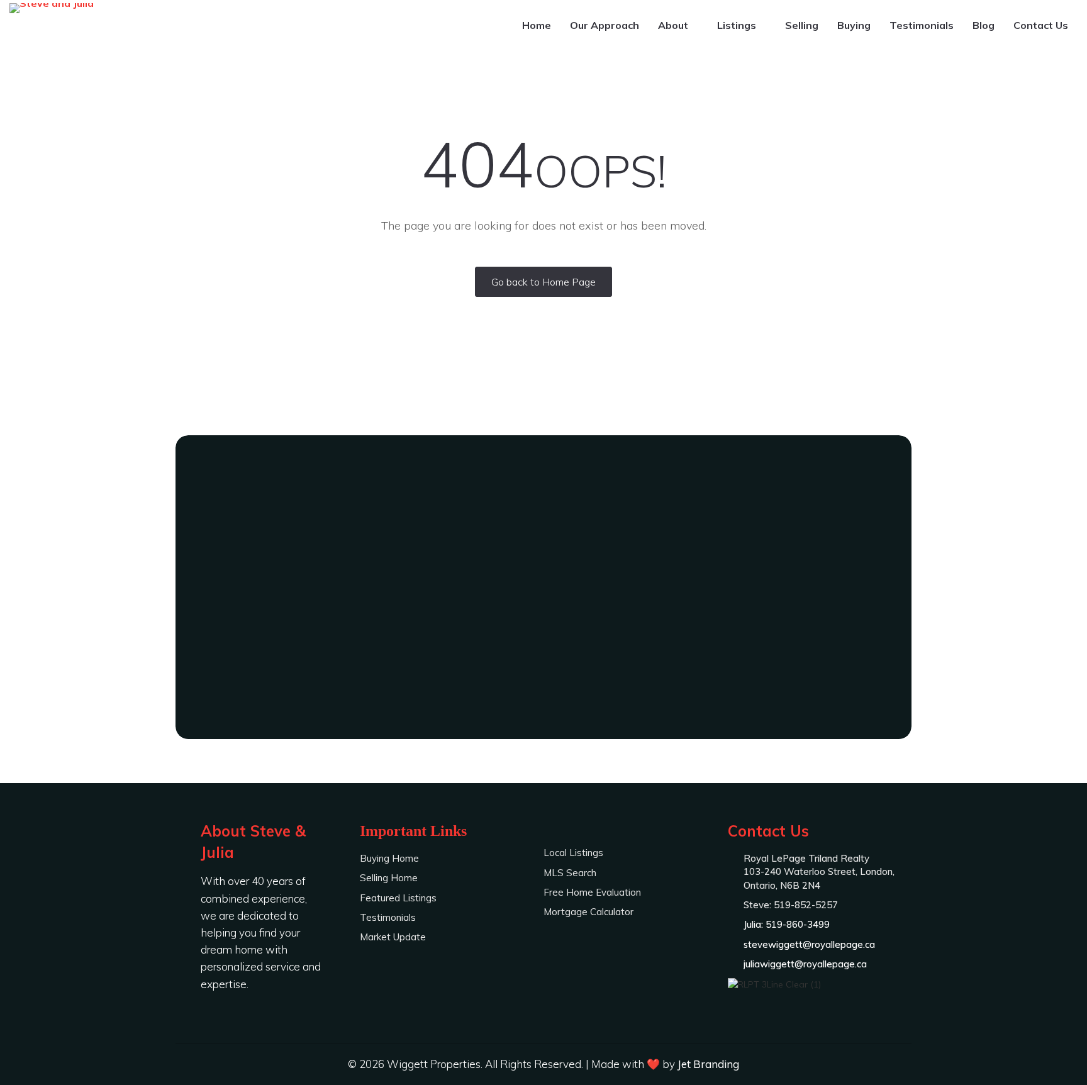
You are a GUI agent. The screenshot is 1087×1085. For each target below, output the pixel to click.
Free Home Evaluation (592, 892)
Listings (738, 25)
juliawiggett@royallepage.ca (805, 964)
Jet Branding (708, 1064)
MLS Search (570, 873)
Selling (801, 25)
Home (536, 25)
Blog (984, 25)
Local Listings (573, 853)
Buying (854, 25)
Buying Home (389, 858)
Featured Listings (398, 898)
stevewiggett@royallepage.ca (809, 944)
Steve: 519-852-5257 (543, 623)
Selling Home (389, 878)
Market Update (393, 937)
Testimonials (921, 25)
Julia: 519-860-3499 (543, 657)
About (674, 25)
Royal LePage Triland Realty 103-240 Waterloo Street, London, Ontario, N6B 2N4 (819, 871)
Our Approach (604, 25)
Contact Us (1040, 25)
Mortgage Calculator (588, 912)
